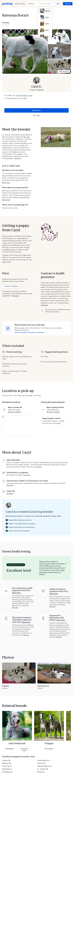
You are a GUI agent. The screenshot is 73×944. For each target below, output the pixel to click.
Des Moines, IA (7, 772)
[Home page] (7, 3)
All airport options (53, 412)
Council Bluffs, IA (43, 760)
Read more (6, 183)
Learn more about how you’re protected (29, 332)
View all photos (64, 71)
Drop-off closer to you (24, 95)
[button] (25, 51)
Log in (58, 3)
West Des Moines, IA (44, 766)
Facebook (9, 493)
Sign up (67, 3)
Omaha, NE (6, 760)
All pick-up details (14, 412)
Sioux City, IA (7, 766)
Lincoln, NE (41, 763)
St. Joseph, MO (42, 769)
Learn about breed (24, 749)
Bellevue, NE (6, 763)
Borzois (40, 90)
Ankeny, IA (41, 772)
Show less (17, 158)
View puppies (9, 748)
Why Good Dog (20, 4)
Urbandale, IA (7, 769)
